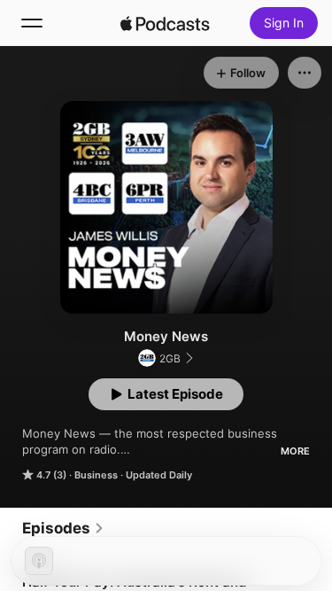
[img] (165, 23)
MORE (295, 451)
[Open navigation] (31, 23)
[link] (63, 528)
